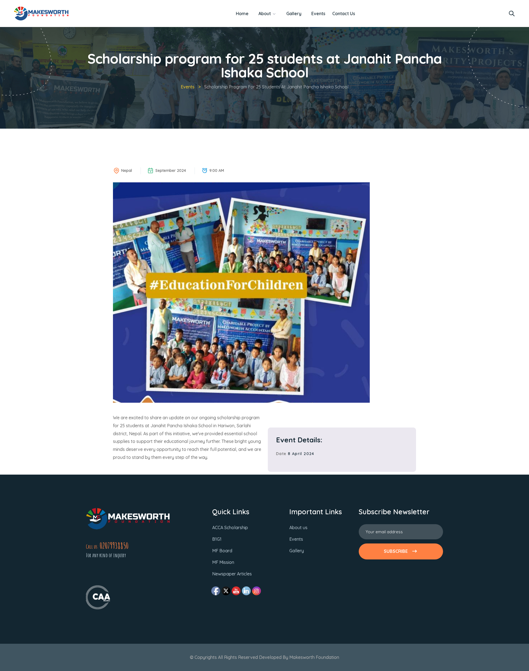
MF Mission (223, 562)
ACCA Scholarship (230, 527)
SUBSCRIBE (396, 551)
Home (242, 13)
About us (298, 527)
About (264, 13)
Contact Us (343, 13)
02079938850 (114, 545)
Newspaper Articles (232, 574)
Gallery (293, 13)
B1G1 (217, 539)
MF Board (222, 550)
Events (318, 13)
